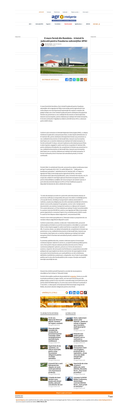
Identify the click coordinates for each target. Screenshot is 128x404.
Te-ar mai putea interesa (49, 313)
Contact (49, 12)
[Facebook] (66, 79)
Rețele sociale (74, 12)
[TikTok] (85, 292)
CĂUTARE (95, 24)
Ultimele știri (70, 313)
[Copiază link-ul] (85, 79)
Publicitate (57, 12)
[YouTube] (81, 292)
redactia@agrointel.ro (105, 400)
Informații (85, 12)
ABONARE (41, 12)
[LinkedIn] (70, 79)
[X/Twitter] (77, 292)
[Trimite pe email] (81, 79)
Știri (30, 24)
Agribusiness (78, 24)
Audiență (65, 12)
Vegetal (48, 24)
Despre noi (19, 396)
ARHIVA (88, 24)
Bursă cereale (68, 24)
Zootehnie (57, 24)
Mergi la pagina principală (64, 393)
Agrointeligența (20, 400)
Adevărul (73, 276)
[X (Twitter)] (74, 79)
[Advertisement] (64, 5)
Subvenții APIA (39, 24)
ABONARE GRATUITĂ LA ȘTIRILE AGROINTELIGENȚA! (64, 300)
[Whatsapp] (77, 79)
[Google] (66, 292)
